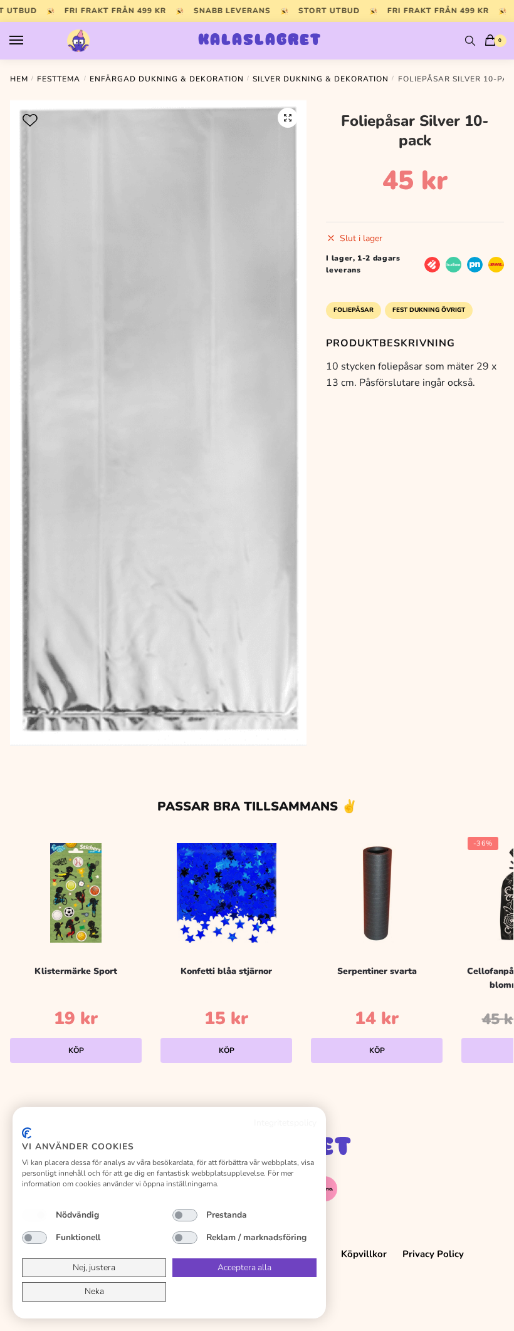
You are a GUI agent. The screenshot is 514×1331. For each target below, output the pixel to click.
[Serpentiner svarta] (377, 893)
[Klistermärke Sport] (76, 893)
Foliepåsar (353, 310)
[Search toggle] (470, 41)
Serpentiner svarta (377, 971)
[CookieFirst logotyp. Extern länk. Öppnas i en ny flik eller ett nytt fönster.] (26, 1133)
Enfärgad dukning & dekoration (167, 79)
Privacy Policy (433, 1254)
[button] (288, 118)
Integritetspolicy (285, 1123)
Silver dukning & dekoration (321, 79)
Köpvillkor (364, 1254)
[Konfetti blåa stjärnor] (226, 893)
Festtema (58, 79)
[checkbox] (34, 1215)
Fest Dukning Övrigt (428, 310)
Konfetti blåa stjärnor (226, 971)
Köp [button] (76, 1050)
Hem (19, 79)
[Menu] (28, 40)
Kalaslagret (260, 40)
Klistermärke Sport (75, 971)
